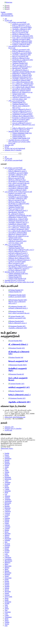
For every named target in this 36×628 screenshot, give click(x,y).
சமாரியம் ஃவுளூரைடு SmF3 (20, 119)
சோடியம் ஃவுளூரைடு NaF (20, 32)
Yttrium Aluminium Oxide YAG (22, 133)
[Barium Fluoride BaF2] (16, 391)
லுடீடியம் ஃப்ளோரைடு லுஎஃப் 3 (21, 123)
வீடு (6, 19)
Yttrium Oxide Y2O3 (18, 94)
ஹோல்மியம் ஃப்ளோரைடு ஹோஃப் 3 (23, 118)
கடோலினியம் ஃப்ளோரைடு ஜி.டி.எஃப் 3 (20, 266)
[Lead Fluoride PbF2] (15, 340)
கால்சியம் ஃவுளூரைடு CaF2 (21, 24)
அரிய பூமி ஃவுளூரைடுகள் (16, 100)
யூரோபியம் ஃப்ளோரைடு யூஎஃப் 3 (22, 112)
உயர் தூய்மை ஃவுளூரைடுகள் (17, 22)
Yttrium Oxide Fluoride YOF (21, 138)
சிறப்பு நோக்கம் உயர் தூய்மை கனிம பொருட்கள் (19, 282)
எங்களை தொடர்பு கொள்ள (13, 150)
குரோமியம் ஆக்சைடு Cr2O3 (21, 97)
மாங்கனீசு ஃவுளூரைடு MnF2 (21, 39)
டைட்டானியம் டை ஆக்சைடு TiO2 (22, 83)
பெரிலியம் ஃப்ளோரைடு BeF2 (21, 44)
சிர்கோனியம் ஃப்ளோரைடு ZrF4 (22, 41)
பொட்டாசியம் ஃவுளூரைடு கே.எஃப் (22, 37)
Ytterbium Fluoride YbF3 (20, 63)
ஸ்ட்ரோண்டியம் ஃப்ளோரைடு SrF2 (22, 36)
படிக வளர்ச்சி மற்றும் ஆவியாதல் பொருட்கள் (18, 191)
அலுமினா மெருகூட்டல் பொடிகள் (18, 140)
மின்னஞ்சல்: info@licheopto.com (15, 417)
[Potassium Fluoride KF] (16, 374)
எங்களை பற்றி (9, 145)
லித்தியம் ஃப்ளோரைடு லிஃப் (21, 34)
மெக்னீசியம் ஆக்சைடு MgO (21, 80)
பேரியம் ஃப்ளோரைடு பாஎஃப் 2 (21, 25)
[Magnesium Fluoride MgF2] (17, 365)
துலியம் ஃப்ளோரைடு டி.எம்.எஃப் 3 (22, 128)
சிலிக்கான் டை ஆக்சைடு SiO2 (22, 75)
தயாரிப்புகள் (8, 20)
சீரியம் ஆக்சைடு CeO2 (19, 95)
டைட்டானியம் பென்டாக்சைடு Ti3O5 (23, 87)
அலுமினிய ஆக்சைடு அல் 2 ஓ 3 (22, 78)
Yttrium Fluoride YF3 (19, 61)
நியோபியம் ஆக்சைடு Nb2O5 (21, 90)
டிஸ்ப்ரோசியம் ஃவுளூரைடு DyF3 (22, 114)
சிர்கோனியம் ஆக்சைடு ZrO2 (21, 73)
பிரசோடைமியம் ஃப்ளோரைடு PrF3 (22, 116)
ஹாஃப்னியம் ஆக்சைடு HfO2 (21, 89)
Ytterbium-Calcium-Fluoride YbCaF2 (23, 71)
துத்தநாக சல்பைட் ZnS (19, 99)
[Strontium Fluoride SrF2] (16, 348)
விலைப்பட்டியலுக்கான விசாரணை (11, 445)
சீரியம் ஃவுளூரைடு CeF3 (20, 65)
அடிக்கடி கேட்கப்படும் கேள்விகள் (15, 148)
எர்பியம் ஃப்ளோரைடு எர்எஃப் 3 (21, 109)
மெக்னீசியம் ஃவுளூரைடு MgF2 (22, 27)
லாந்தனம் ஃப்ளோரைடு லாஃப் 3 (21, 66)
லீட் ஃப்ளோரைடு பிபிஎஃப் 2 (20, 31)
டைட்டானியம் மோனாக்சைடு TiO (22, 82)
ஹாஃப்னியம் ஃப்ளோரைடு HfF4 (22, 42)
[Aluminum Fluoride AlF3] (16, 398)
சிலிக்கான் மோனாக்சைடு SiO (21, 77)
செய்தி (7, 147)
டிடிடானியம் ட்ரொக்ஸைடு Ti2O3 (22, 85)
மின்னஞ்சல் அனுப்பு (7, 448)
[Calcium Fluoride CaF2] (16, 383)
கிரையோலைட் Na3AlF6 (20, 68)
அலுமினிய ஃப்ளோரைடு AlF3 (21, 29)
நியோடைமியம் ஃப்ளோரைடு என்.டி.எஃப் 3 (21, 249)
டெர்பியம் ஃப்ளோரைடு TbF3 (21, 129)
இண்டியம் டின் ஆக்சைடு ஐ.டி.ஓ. (22, 92)
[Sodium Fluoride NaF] (15, 357)
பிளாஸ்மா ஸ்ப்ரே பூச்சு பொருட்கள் (18, 131)
